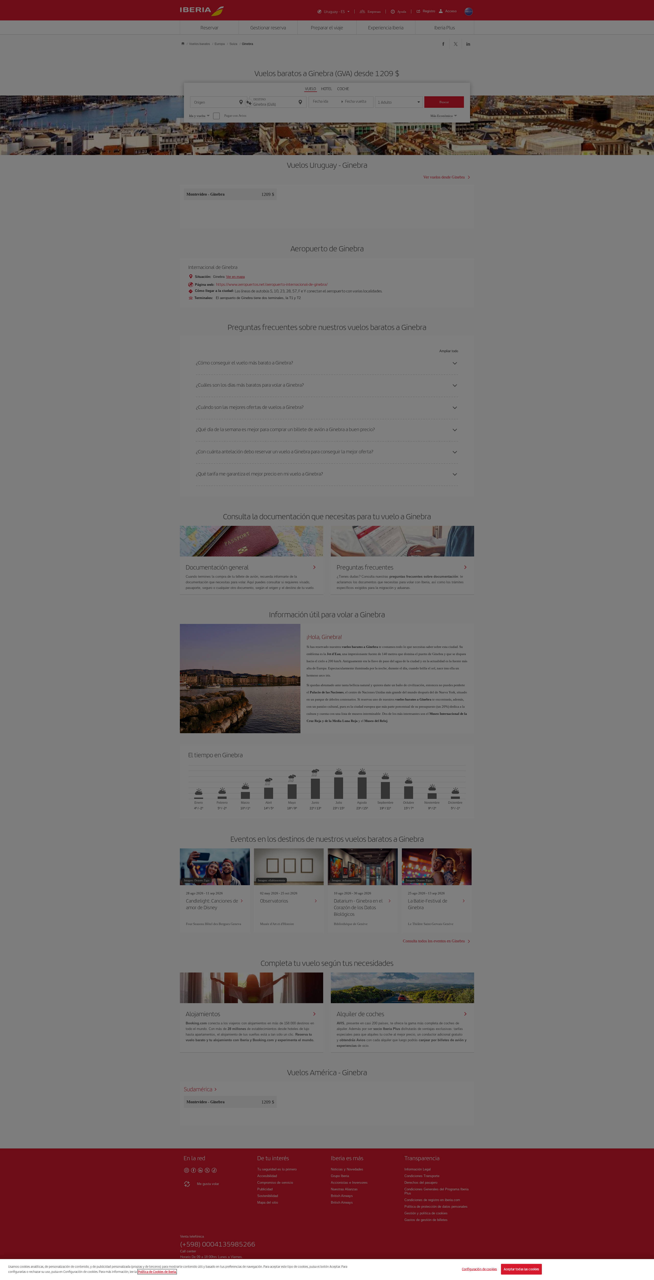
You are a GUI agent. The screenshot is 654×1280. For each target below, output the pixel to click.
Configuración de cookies (479, 1269)
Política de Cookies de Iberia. (157, 1271)
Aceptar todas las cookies (521, 1269)
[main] (327, 1269)
